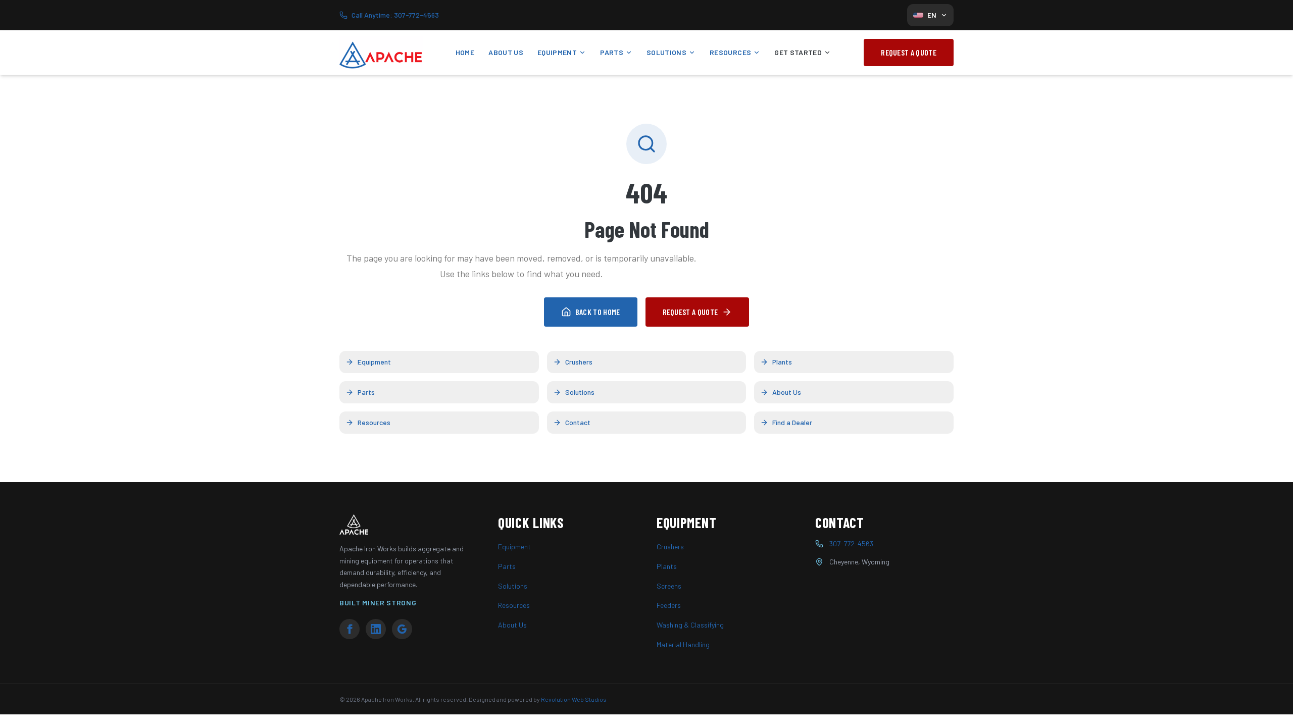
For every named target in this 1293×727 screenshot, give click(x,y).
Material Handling (683, 644)
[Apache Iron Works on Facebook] (349, 629)
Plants (782, 361)
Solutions (666, 52)
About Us (505, 52)
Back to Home (597, 312)
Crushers (578, 361)
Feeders (669, 605)
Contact (577, 422)
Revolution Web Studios (574, 699)
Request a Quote (908, 52)
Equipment (557, 52)
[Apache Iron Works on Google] (402, 629)
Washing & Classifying (690, 624)
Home (465, 52)
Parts (611, 52)
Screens (669, 586)
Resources (730, 52)
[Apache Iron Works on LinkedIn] (376, 629)
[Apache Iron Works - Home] (381, 52)
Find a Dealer (792, 422)
